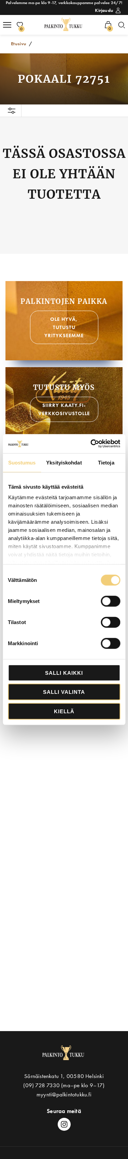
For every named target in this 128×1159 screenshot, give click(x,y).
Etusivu (19, 43)
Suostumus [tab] (22, 462)
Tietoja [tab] (106, 462)
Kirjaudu (104, 10)
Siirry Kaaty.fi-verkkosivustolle (64, 409)
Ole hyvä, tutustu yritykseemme (64, 327)
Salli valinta (64, 692)
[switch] (110, 600)
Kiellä (64, 711)
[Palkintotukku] (64, 24)
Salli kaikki (64, 672)
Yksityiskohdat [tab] (64, 462)
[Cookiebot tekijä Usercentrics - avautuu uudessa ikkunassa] (91, 443)
